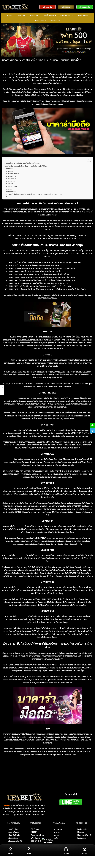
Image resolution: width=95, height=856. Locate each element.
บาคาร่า (57, 832)
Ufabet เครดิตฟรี (65, 15)
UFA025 (10, 169)
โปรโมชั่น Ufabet (14, 835)
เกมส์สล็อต (58, 829)
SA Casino (35, 829)
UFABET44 (11, 184)
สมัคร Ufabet (34, 15)
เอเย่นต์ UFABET (83, 15)
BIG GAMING (36, 841)
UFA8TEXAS (12, 179)
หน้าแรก (9, 15)
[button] (2, 390)
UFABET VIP (12, 176)
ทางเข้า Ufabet (21, 15)
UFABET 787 (12, 189)
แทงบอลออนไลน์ (14, 844)
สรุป (8, 197)
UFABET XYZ (12, 191)
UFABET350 (12, 181)
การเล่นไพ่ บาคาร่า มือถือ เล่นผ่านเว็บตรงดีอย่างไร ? (23, 163)
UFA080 (10, 171)
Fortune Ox (82, 838)
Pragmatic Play (37, 835)
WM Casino (35, 838)
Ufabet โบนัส (13, 838)
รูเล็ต (56, 838)
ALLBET (34, 832)
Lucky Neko (82, 829)
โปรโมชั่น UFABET (48, 15)
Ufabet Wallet (39, 21)
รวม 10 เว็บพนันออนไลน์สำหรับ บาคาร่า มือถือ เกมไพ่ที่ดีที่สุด (26, 166)
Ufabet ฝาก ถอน (55, 21)
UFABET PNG (12, 186)
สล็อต (56, 835)
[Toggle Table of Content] (87, 160)
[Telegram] (92, 430)
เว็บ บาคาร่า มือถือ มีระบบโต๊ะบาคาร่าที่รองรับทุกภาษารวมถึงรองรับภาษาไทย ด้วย (33, 194)
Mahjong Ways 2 (84, 835)
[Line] (92, 425)
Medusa (80, 832)
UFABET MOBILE (13, 174)
